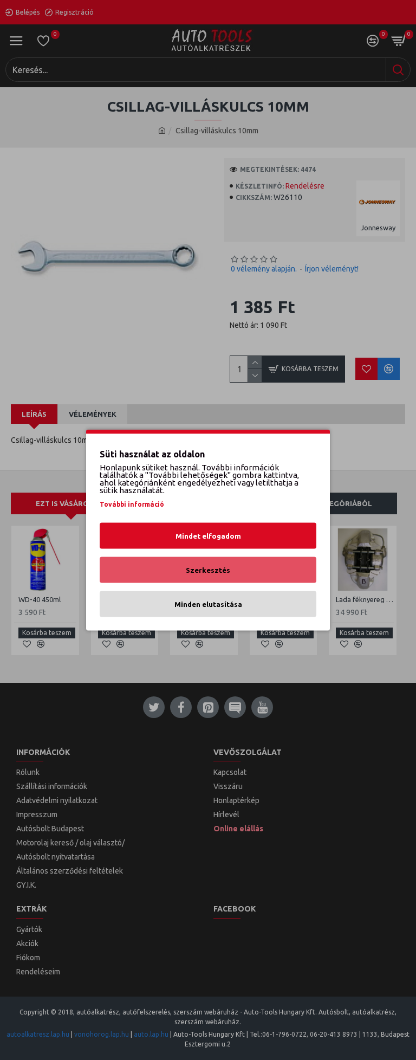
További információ (132, 504)
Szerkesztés (208, 570)
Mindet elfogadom (208, 536)
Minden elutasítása (208, 604)
